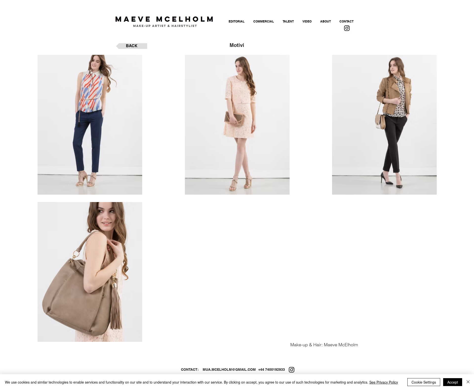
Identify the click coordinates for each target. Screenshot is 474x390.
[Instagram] (347, 28)
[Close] (468, 382)
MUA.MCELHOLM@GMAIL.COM (229, 369)
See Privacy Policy (383, 382)
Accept (452, 382)
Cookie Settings (424, 382)
